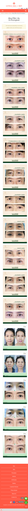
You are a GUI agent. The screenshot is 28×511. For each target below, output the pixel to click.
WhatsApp (26, 502)
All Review (14, 479)
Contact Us (14, 497)
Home (2, 13)
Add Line (26, 498)
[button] (25, 10)
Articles (14, 476)
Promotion (14, 473)
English (24, 8)
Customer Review (14, 486)
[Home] (14, 3)
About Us (14, 493)
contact (26, 506)
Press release (14, 490)
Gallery (6, 13)
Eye (10, 13)
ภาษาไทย (19, 8)
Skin (14, 469)
